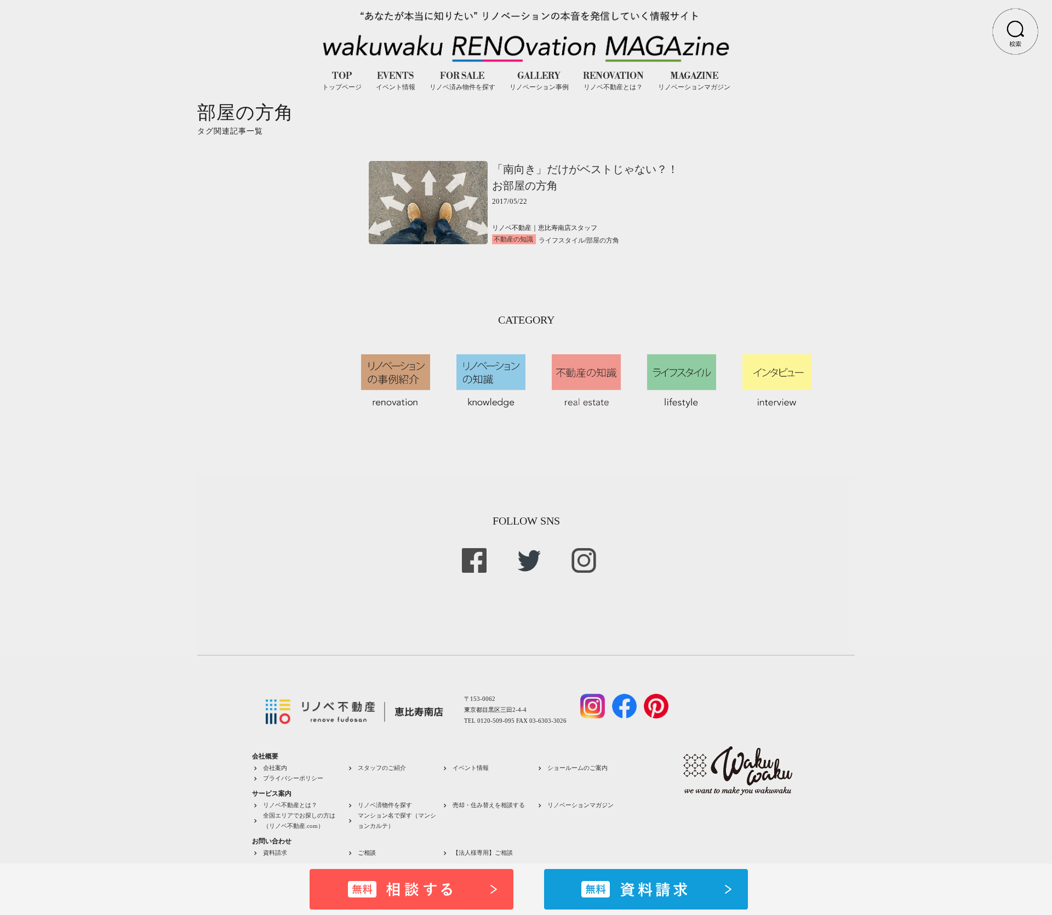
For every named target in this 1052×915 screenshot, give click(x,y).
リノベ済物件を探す (385, 805)
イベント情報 (471, 767)
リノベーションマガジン (580, 805)
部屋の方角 (602, 240)
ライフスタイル (562, 240)
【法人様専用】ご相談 (483, 852)
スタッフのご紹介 (382, 767)
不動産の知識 (513, 239)
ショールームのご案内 (577, 767)
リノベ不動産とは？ (290, 805)
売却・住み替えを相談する (489, 805)
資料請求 (275, 852)
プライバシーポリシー (293, 778)
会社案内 (275, 767)
